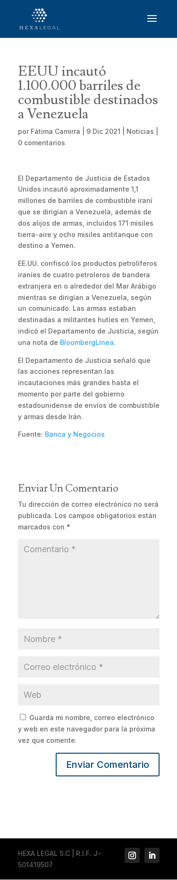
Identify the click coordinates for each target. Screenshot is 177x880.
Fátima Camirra (55, 131)
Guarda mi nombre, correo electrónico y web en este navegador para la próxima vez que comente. (86, 728)
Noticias (140, 131)
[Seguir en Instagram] (132, 855)
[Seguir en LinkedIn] (152, 855)
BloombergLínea (87, 342)
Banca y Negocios (75, 434)
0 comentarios (41, 143)
